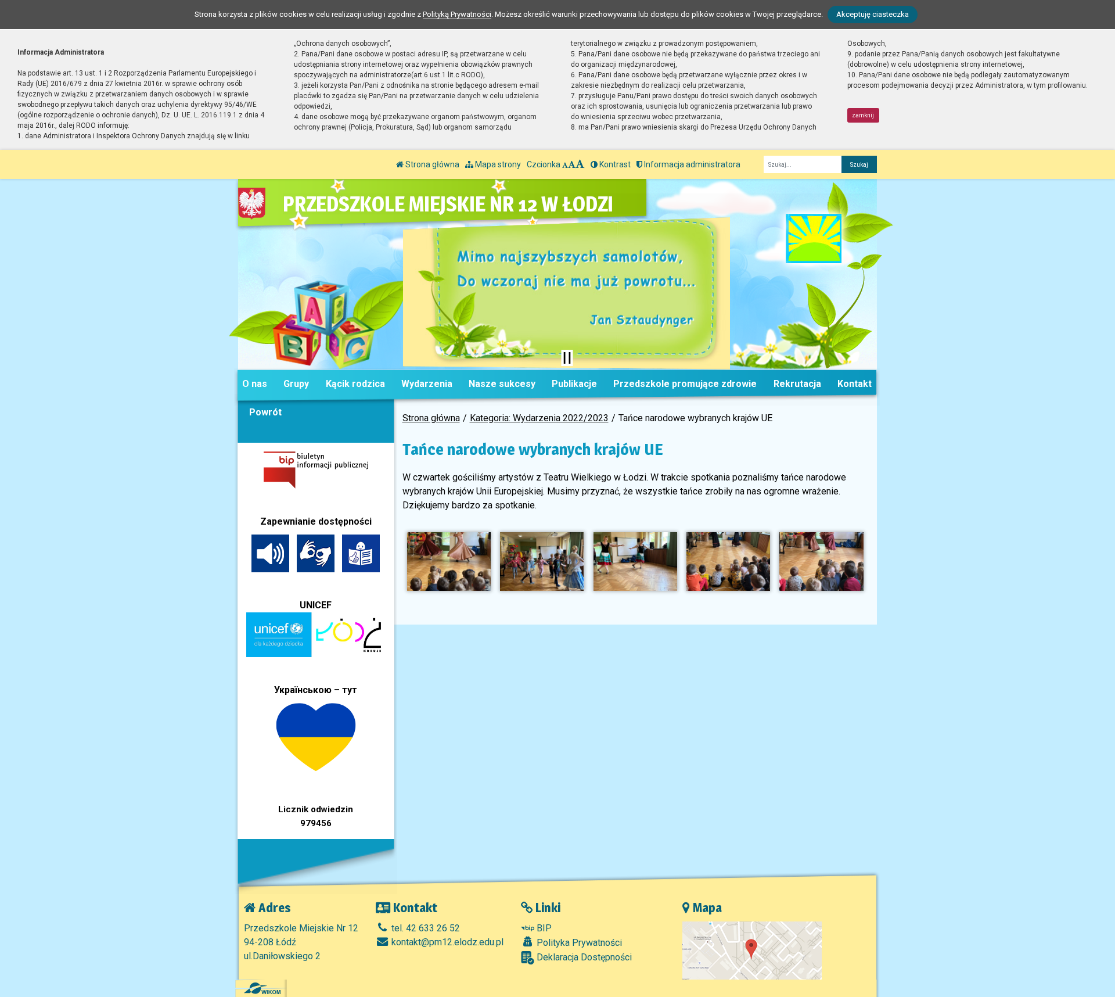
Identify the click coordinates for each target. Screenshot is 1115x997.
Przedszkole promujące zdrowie (685, 383)
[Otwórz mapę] (752, 949)
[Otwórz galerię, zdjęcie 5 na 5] (821, 561)
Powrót (265, 412)
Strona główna (431, 164)
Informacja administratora (691, 164)
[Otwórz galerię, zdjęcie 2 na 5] (542, 561)
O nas (254, 383)
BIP (543, 928)
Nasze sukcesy (502, 383)
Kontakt (854, 383)
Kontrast (614, 164)
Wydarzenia (426, 383)
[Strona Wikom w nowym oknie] (262, 988)
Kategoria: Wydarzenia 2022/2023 (539, 418)
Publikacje (574, 383)
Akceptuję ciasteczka (872, 14)
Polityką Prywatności (457, 14)
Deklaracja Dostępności (583, 957)
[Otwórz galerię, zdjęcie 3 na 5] (635, 561)
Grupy (296, 383)
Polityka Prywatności (578, 942)
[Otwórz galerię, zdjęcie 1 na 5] (449, 561)
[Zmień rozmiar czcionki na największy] (580, 164)
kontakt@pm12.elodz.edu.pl (446, 942)
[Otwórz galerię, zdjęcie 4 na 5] (728, 561)
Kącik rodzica (355, 383)
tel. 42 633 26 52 (424, 928)
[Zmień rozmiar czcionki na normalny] (565, 164)
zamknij (863, 115)
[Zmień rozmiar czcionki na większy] (572, 164)
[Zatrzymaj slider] (566, 358)
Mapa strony (497, 164)
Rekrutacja (797, 383)
